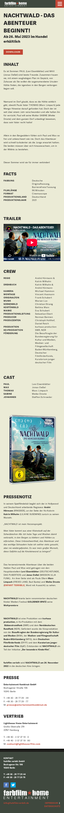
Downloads (13, 52)
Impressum (51, 803)
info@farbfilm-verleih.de (16, 803)
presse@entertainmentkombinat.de (27, 704)
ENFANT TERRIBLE (14, 585)
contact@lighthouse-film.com (23, 744)
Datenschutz (52, 806)
